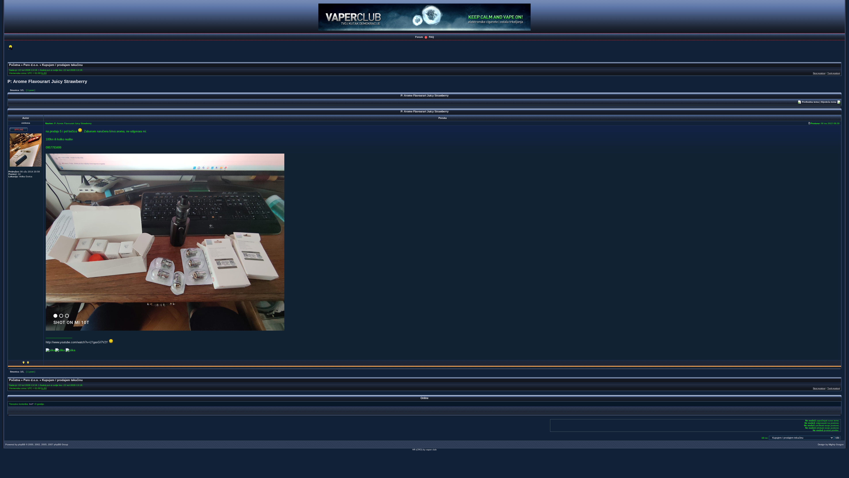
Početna (14, 65)
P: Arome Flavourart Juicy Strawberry (47, 81)
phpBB (21, 444)
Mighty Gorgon (836, 444)
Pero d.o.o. (31, 65)
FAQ (431, 37)
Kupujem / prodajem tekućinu (62, 65)
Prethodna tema (810, 102)
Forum (419, 37)
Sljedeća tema (828, 102)
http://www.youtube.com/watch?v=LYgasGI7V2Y (77, 342)
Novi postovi (819, 73)
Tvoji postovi (833, 73)
